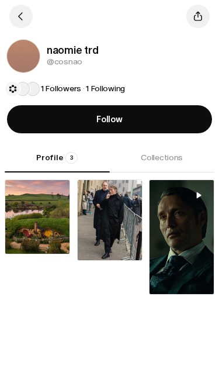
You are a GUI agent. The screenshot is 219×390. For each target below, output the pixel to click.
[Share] (198, 16)
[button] (23, 56)
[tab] (57, 162)
